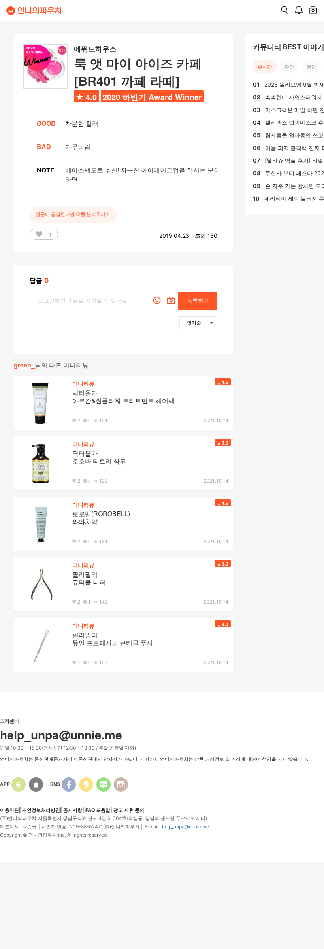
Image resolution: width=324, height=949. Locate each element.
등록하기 (198, 300)
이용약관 (9, 810)
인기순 (194, 322)
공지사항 (72, 810)
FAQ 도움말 (97, 810)
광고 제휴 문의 (128, 810)
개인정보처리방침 (41, 810)
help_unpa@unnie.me (185, 827)
